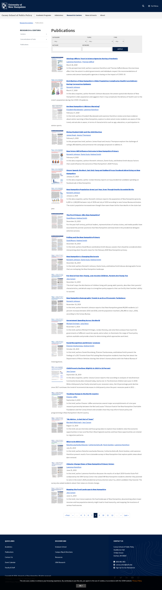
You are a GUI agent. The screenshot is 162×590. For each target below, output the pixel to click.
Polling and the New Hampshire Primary (83, 237)
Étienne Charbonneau (74, 346)
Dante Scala (85, 154)
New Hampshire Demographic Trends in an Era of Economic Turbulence (95, 298)
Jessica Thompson (84, 135)
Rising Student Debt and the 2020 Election (84, 132)
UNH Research (60, 562)
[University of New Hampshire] (15, 6)
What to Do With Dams (75, 441)
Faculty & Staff (10, 568)
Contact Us (9, 557)
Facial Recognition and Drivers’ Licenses (83, 343)
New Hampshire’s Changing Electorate (82, 256)
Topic (89, 37)
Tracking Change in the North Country (82, 394)
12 (113, 515)
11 (108, 515)
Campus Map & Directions (64, 552)
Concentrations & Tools (28, 39)
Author (55, 45)
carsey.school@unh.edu (124, 565)
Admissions (59, 15)
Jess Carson (70, 279)
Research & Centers (74, 15)
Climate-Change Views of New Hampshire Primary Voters (90, 464)
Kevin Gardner (108, 445)
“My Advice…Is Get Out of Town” (80, 419)
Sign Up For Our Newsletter (125, 568)
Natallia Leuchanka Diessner (77, 445)
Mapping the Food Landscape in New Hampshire (86, 489)
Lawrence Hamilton (73, 62)
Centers (23, 34)
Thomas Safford (88, 62)
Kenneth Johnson (73, 87)
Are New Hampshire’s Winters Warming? (83, 106)
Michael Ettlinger (73, 323)
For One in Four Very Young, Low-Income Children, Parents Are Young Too (97, 276)
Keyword (85, 45)
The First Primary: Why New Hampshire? (83, 215)
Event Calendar (10, 562)
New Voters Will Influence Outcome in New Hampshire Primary (92, 151)
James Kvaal (71, 135)
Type (115, 37)
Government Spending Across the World (83, 320)
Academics (8, 547)
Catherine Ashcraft (95, 445)
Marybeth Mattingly (73, 422)
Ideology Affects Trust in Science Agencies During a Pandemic (92, 58)
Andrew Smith (95, 154)
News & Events (91, 15)
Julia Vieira (84, 323)
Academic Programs (43, 15)
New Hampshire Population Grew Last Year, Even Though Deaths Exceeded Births (100, 189)
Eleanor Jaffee (71, 397)
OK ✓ (81, 586)
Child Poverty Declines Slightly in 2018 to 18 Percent (88, 368)
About (102, 15)
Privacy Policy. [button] (137, 581)
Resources (58, 557)
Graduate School (60, 547)
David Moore (71, 218)
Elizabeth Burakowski (74, 109)
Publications (24, 45)
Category (56, 37)
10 (104, 515)
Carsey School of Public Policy (17, 15)
